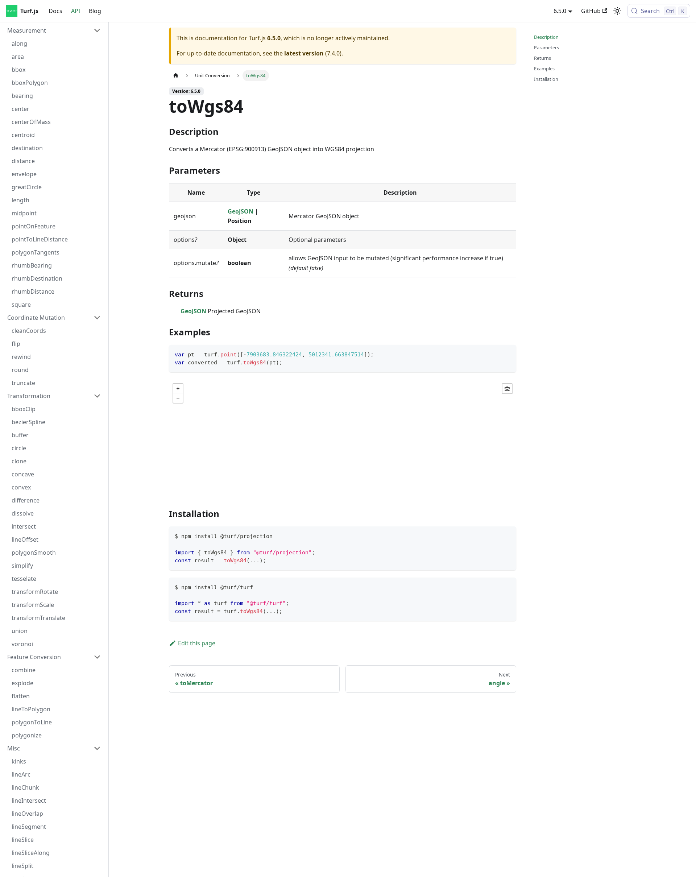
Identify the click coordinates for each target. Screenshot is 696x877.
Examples (544, 68)
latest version (304, 53)
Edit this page (196, 643)
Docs (55, 11)
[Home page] (176, 75)
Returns (542, 58)
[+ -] (342, 438)
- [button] (178, 398)
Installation (546, 79)
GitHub (591, 11)
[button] (54, 30)
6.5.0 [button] (560, 11)
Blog (95, 11)
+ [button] (178, 388)
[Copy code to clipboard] (507, 354)
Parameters (546, 47)
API (75, 11)
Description (546, 37)
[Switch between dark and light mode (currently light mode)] (617, 11)
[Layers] (507, 388)
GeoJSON (240, 211)
